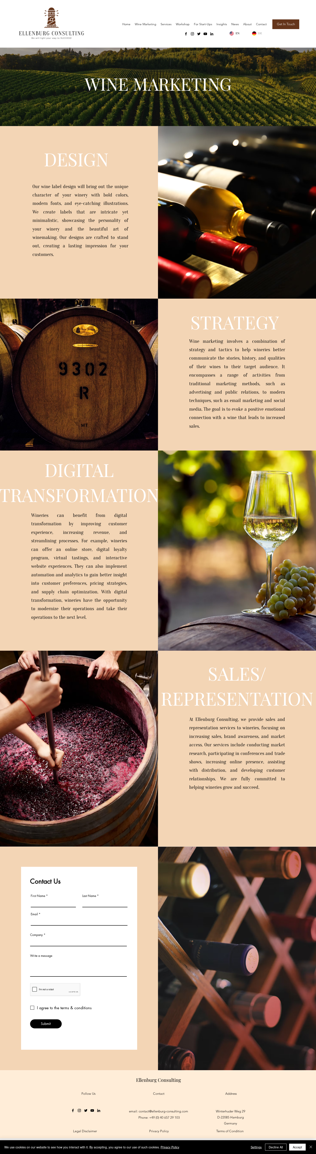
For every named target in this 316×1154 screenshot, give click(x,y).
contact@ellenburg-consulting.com (163, 1111)
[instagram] (192, 34)
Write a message (41, 955)
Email (34, 914)
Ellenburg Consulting (158, 1080)
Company (36, 934)
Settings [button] (256, 1147)
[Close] (310, 1147)
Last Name (89, 895)
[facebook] (186, 34)
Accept (297, 1147)
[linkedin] (212, 34)
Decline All (276, 1147)
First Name (38, 895)
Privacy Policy (170, 1147)
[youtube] (205, 34)
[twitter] (199, 34)
